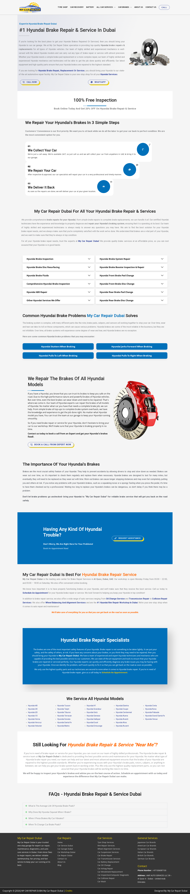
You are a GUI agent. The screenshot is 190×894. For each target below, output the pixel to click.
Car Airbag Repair (105, 868)
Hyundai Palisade (152, 712)
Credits (68, 890)
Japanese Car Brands (147, 842)
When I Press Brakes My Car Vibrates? (46, 818)
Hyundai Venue (151, 719)
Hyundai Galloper (93, 719)
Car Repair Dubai (65, 855)
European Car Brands (147, 849)
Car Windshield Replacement (110, 872)
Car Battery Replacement (108, 862)
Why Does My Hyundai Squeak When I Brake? (49, 812)
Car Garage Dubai (65, 849)
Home (60, 842)
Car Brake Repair (105, 855)
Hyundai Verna (34, 719)
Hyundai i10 (32, 716)
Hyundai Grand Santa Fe (155, 716)
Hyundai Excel (92, 722)
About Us (61, 862)
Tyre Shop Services (106, 842)
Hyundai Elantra (122, 706)
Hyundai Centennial (124, 712)
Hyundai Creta (151, 706)
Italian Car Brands (145, 852)
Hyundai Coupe (122, 709)
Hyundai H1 (91, 706)
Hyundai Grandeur (94, 709)
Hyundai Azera (122, 716)
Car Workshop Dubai (66, 852)
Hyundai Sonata (63, 719)
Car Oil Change (104, 865)
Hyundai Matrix (63, 726)
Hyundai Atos (121, 722)
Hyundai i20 (32, 712)
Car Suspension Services (108, 852)
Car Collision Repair (106, 878)
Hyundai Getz (92, 712)
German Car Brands (146, 858)
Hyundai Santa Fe (64, 722)
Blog (59, 865)
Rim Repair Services (106, 845)
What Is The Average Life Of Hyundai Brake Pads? (51, 806)
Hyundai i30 (32, 709)
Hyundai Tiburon (64, 712)
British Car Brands (146, 855)
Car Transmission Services (109, 858)
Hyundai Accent (122, 726)
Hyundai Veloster (35, 726)
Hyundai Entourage (94, 726)
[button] (164, 7)
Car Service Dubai (65, 845)
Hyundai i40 (32, 706)
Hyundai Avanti (122, 719)
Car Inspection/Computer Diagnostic (113, 875)
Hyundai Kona (150, 709)
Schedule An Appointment (35, 593)
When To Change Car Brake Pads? (44, 824)
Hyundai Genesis (93, 716)
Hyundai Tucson (63, 706)
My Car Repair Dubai (88, 241)
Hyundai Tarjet (63, 709)
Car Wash (102, 881)
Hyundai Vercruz (34, 722)
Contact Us (62, 858)
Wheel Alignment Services (109, 849)
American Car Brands (147, 845)
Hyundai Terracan (64, 716)
